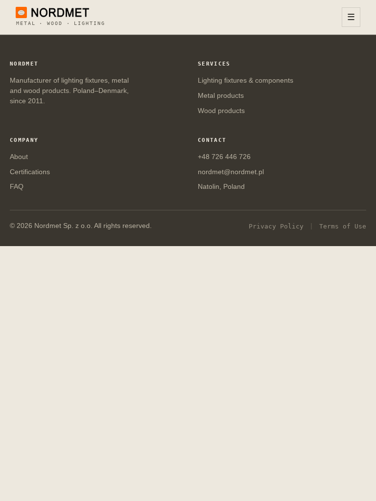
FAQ (17, 186)
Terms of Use (342, 226)
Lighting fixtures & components (245, 80)
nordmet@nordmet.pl (231, 172)
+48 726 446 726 (224, 156)
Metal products (221, 95)
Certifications (30, 172)
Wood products (221, 110)
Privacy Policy (276, 226)
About (19, 156)
